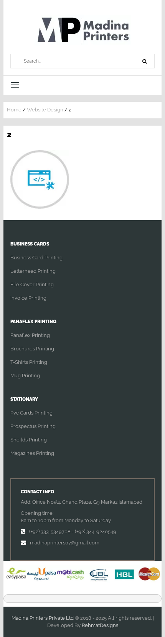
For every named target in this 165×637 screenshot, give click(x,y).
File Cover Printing (32, 284)
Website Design (45, 110)
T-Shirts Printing (28, 362)
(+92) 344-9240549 (95, 531)
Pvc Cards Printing (31, 413)
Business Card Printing (36, 257)
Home (14, 110)
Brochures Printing (32, 349)
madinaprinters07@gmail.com (64, 543)
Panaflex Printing (30, 335)
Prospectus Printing (33, 426)
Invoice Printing (28, 298)
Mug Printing (25, 375)
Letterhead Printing (33, 271)
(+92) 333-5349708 (50, 531)
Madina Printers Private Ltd (43, 618)
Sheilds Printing (28, 440)
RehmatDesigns (100, 625)
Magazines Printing (32, 453)
